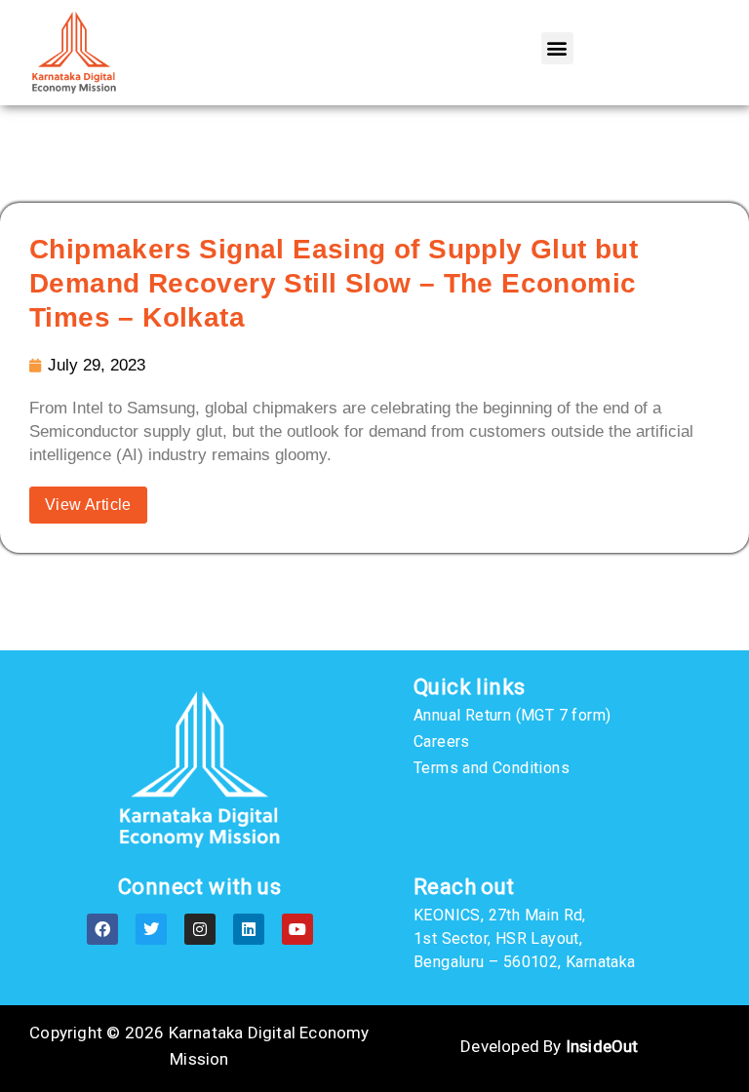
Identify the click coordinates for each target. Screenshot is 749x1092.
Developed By (549, 1046)
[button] (557, 48)
